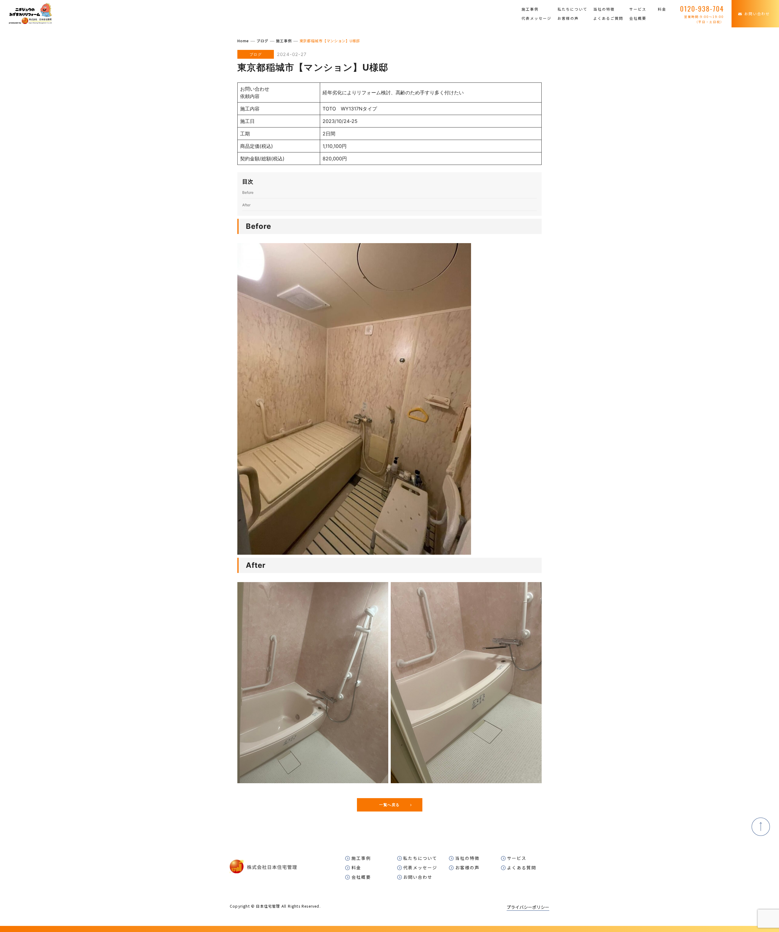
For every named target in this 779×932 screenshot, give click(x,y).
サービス (637, 9)
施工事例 (530, 9)
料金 (662, 9)
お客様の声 (568, 18)
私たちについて (572, 9)
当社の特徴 (604, 9)
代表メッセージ (536, 18)
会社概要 (637, 18)
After (246, 205)
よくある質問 (521, 867)
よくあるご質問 (608, 18)
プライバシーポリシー (528, 907)
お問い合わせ (757, 13)
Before (247, 192)
